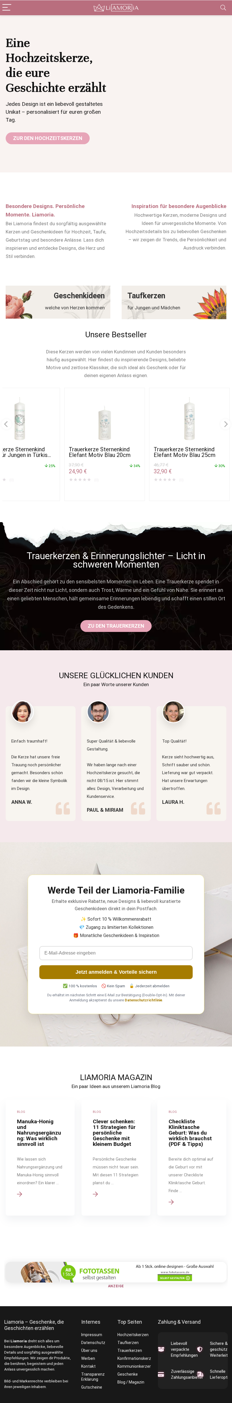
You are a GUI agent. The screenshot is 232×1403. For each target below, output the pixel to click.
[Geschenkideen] (58, 302)
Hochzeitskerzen (133, 1334)
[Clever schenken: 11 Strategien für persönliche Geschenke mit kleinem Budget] (116, 1158)
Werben (88, 1358)
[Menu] (7, 7)
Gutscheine (91, 1387)
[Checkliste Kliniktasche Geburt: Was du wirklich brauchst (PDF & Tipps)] (191, 1158)
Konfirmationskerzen (136, 1358)
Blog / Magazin (130, 1382)
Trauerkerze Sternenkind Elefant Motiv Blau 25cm (185, 452)
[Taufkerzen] (174, 302)
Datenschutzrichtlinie (143, 1000)
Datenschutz (93, 1342)
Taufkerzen (128, 1342)
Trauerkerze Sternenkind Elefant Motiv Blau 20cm (100, 452)
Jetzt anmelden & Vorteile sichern (116, 972)
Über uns (89, 1350)
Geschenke (127, 1374)
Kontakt (88, 1366)
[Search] (223, 7)
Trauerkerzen (129, 1350)
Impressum (91, 1334)
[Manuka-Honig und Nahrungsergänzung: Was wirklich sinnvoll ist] (40, 1158)
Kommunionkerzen (134, 1366)
